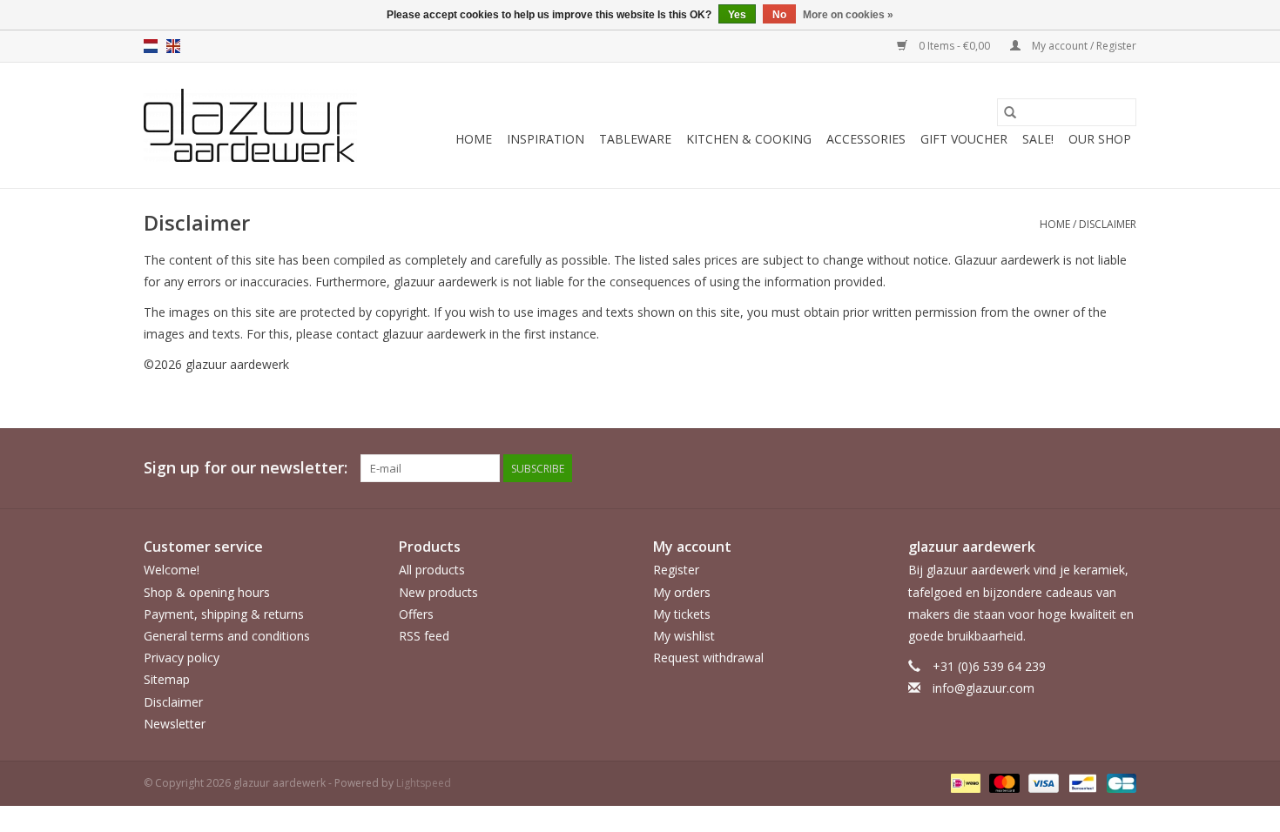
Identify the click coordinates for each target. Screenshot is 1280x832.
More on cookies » (848, 15)
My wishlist (684, 635)
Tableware (635, 139)
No (779, 15)
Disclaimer (1107, 224)
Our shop (1099, 139)
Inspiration (545, 139)
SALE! (1038, 139)
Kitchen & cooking (749, 139)
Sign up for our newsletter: (245, 468)
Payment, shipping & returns (224, 614)
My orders (682, 592)
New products (438, 592)
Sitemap (167, 679)
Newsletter (174, 723)
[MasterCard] (1002, 782)
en (173, 46)
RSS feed (424, 635)
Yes (737, 15)
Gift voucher (963, 139)
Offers (416, 614)
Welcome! (171, 569)
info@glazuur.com (983, 688)
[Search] (1010, 112)
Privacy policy (181, 657)
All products (432, 569)
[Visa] (1041, 782)
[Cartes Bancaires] (1118, 782)
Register (676, 569)
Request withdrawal (708, 657)
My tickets (682, 614)
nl (151, 46)
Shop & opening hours (207, 592)
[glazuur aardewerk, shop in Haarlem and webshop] (250, 125)
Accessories (866, 139)
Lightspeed (423, 782)
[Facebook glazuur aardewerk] (1091, 468)
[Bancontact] (1080, 782)
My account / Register (1082, 45)
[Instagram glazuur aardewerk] (1122, 468)
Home (473, 139)
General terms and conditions (227, 635)
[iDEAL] (964, 782)
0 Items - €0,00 (954, 45)
